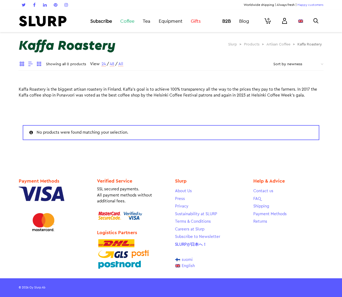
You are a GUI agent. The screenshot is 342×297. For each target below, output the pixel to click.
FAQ (257, 199)
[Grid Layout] (39, 64)
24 (104, 64)
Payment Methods (270, 214)
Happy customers (310, 4)
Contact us (263, 191)
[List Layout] (30, 64)
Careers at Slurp (189, 229)
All (120, 64)
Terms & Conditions (193, 221)
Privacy (181, 206)
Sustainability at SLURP (196, 214)
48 (112, 64)
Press (180, 199)
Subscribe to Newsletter (197, 237)
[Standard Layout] (22, 64)
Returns (260, 221)
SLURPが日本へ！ (191, 244)
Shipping (261, 206)
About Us (183, 191)
